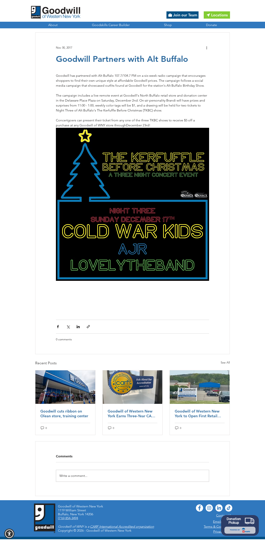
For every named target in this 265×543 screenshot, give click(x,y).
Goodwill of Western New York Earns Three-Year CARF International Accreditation (132, 413)
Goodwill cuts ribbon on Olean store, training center (64, 413)
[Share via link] (88, 327)
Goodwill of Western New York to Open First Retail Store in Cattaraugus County (199, 413)
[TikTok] (228, 508)
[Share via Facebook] (58, 327)
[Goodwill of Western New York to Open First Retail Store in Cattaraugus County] (200, 387)
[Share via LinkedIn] (78, 327)
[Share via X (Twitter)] (68, 327)
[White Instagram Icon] (209, 508)
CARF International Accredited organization (122, 527)
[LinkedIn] (219, 508)
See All (225, 362)
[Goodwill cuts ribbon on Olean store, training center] (65, 387)
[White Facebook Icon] (199, 508)
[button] (9, 534)
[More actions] (206, 47)
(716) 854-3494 (68, 518)
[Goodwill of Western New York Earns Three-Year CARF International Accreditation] (133, 387)
